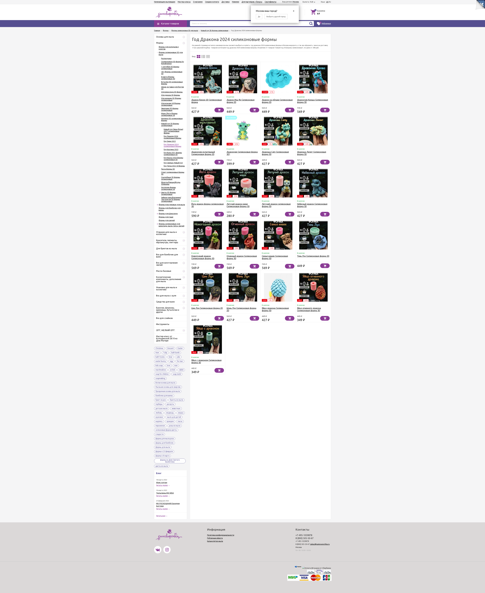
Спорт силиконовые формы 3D (172, 173)
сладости (159, 434)
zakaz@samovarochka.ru (320, 544)
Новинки (235, 2)
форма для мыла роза (164, 439)
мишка (180, 413)
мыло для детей (174, 417)
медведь (170, 413)
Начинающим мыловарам (164, 2)
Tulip (165, 353)
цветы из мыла (161, 466)
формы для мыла (162, 447)
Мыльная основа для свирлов (167, 387)
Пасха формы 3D (168, 169)
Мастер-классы (184, 2)
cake (178, 357)
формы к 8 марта (162, 456)
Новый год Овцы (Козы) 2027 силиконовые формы (173, 131)
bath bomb (175, 353)
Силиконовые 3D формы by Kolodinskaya (172, 63)
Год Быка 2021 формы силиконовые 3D (173, 154)
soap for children (162, 374)
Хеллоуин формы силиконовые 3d (168, 188)
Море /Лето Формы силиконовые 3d (169, 114)
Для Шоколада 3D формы (172, 92)
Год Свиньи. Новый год (173, 163)
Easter (180, 348)
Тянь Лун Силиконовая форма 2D (313, 256)
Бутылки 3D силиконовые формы (172, 83)
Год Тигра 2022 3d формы (174, 166)
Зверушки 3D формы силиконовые (169, 109)
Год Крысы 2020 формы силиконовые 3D (173, 159)
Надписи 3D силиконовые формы (172, 119)
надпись (159, 421)
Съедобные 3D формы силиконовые (170, 178)
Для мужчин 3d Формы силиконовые (170, 104)
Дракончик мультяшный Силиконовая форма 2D (203, 153)
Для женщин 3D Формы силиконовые (171, 99)
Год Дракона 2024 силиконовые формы (172, 145)
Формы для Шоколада (168, 214)
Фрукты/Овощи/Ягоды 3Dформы (170, 183)
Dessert (170, 348)
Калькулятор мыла (215, 541)
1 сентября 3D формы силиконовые (170, 68)
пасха (180, 421)
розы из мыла (174, 426)
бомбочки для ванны (164, 396)
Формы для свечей (167, 220)
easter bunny (160, 361)
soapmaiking (160, 378)
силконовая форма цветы (166, 430)
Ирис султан (161, 482)
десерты (170, 404)
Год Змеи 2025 (170, 141)
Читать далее (162, 485)
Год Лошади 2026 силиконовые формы (172, 137)
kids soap (159, 365)
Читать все (160, 516)
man (176, 365)
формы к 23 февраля (164, 451)
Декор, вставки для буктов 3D (172, 88)
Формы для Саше (166, 217)
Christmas (159, 348)
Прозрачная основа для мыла (167, 391)
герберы (159, 404)
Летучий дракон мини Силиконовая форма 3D (238, 205)
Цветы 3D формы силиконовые (168, 193)
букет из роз (160, 400)
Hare (157, 353)
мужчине (159, 417)
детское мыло (161, 408)
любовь (158, 413)
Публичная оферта (215, 538)
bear (170, 357)
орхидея (170, 421)
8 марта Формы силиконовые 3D (168, 78)
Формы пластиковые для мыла (172, 205)
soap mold (177, 374)
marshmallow (160, 370)
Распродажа (166, 59)
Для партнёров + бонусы (252, 2)
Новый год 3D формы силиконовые (170, 125)
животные (176, 408)
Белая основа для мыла (165, 383)
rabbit (181, 370)
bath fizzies (160, 357)
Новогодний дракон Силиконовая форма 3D (202, 257)
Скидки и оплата (212, 2)
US (327, 2)
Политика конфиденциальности (220, 535)
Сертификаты (270, 2)
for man (180, 361)
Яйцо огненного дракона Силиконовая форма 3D (309, 309)
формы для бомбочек (164, 443)
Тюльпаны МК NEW (165, 493)
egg (171, 361)
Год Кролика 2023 (171, 150)
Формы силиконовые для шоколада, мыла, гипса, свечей (171, 225)
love (168, 365)
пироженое (160, 426)
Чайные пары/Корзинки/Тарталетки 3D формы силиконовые (171, 199)
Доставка (225, 2)
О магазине (198, 2)
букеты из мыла (176, 400)
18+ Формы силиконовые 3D (171, 73)
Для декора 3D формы (170, 95)
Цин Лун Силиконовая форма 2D (207, 308)
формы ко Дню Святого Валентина (170, 461)
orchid (172, 370)
